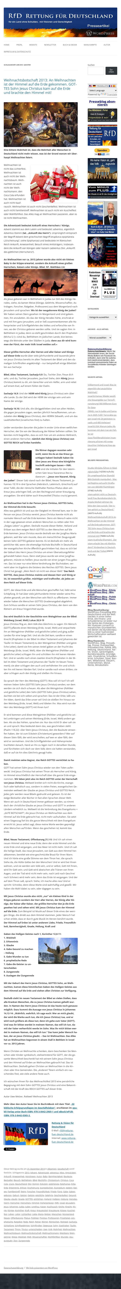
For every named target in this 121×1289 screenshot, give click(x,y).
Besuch (17, 1180)
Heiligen (56, 1199)
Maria (40, 1214)
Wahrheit (57, 1229)
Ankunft (7, 1176)
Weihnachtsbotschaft (31, 1233)
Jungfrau (35, 1206)
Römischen (54, 1221)
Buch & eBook (70, 44)
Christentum (54, 1180)
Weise (14, 1236)
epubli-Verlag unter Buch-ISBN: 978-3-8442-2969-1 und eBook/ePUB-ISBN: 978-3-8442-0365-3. (40, 1111)
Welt (29, 1236)
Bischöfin (42, 1180)
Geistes (31, 1195)
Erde (6, 1187)
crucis (11, 1184)
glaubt (14, 1199)
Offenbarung (17, 1218)
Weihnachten (69, 1229)
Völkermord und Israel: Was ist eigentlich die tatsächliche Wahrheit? (102, 388)
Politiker (35, 1218)
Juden (28, 1206)
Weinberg (64, 1233)
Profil (19, 44)
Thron (17, 1229)
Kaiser (43, 1206)
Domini (35, 1184)
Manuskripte (90, 44)
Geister (23, 1195)
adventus (54, 1172)
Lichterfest (26, 1214)
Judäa (21, 1206)
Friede (53, 1191)
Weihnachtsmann (50, 1233)
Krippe (63, 1210)
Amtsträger (70, 1172)
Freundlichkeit (43, 1191)
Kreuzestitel (42, 1210)
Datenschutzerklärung (13, 1267)
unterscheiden (35, 1229)
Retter (38, 1221)
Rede (25, 1221)
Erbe (73, 1184)
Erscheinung (33, 1187)
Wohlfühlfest (54, 1236)
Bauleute (68, 1176)
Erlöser (23, 1187)
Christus (64, 1180)
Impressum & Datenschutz (17, 51)
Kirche (61, 1206)
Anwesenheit (18, 1176)
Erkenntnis (14, 1187)
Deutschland (21, 1184)
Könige (11, 1210)
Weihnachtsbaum (12, 1233)
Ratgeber (18, 1221)
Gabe (65, 1191)
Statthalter (64, 1225)
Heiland (47, 1199)
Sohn (55, 1225)
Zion (15, 1240)
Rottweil (64, 1221)
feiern (23, 1191)
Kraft (27, 1210)
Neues (7, 1218)
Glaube (7, 1199)
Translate (112, 94)
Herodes (73, 1199)
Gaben (72, 1191)
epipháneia (54, 1184)
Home (6, 44)
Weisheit (22, 1236)
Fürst (59, 1191)
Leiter (17, 1214)
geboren (8, 1195)
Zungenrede (24, 1240)
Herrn (6, 1202)
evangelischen (46, 1187)
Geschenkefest (61, 1195)
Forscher (31, 1191)
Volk (50, 1229)
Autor (107, 44)
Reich (31, 1221)
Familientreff (14, 1191)
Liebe (34, 1214)
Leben (11, 1214)
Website (33, 44)
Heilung (64, 1199)
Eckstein (44, 1184)
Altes (62, 1172)
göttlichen (38, 1199)
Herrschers (25, 1202)
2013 (27, 1172)
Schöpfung (9, 1225)
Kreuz (33, 1210)
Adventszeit (43, 1172)
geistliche (39, 1195)
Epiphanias (65, 1184)
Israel (62, 1202)
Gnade (21, 1199)
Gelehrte (49, 1195)
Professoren (53, 1218)
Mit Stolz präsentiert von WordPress (42, 1267)
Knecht (68, 1206)
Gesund (72, 1195)
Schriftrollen (36, 1225)
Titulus (24, 1229)
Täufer (73, 1225)
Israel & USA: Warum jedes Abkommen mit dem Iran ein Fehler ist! (102, 430)
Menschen (56, 1214)
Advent (33, 1172)
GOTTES (29, 1199)
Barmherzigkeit (56, 1176)
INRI (57, 1202)
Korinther (19, 1210)
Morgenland (68, 1214)
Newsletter (50, 44)
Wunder (64, 1236)
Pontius (43, 1218)
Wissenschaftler (39, 1236)
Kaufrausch (52, 1206)
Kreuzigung (54, 1210)
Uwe (45, 1229)
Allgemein (52, 1168)
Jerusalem (70, 1202)
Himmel (35, 1202)
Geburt (16, 1195)
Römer (45, 1221)
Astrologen (30, 1176)
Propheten (65, 1218)
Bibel (35, 1180)
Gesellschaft (63, 1168)
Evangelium (59, 1187)
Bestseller (8, 1180)
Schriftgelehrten (22, 1225)
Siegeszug (47, 1225)
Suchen (91, 64)
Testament (9, 1229)
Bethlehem (26, 1180)
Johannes (13, 1206)
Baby (45, 1176)
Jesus (6, 1206)
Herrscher (15, 1202)
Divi (29, 1184)
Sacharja (73, 1221)
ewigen (69, 1187)
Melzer (47, 1214)
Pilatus (27, 1218)
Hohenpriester (47, 1202)
